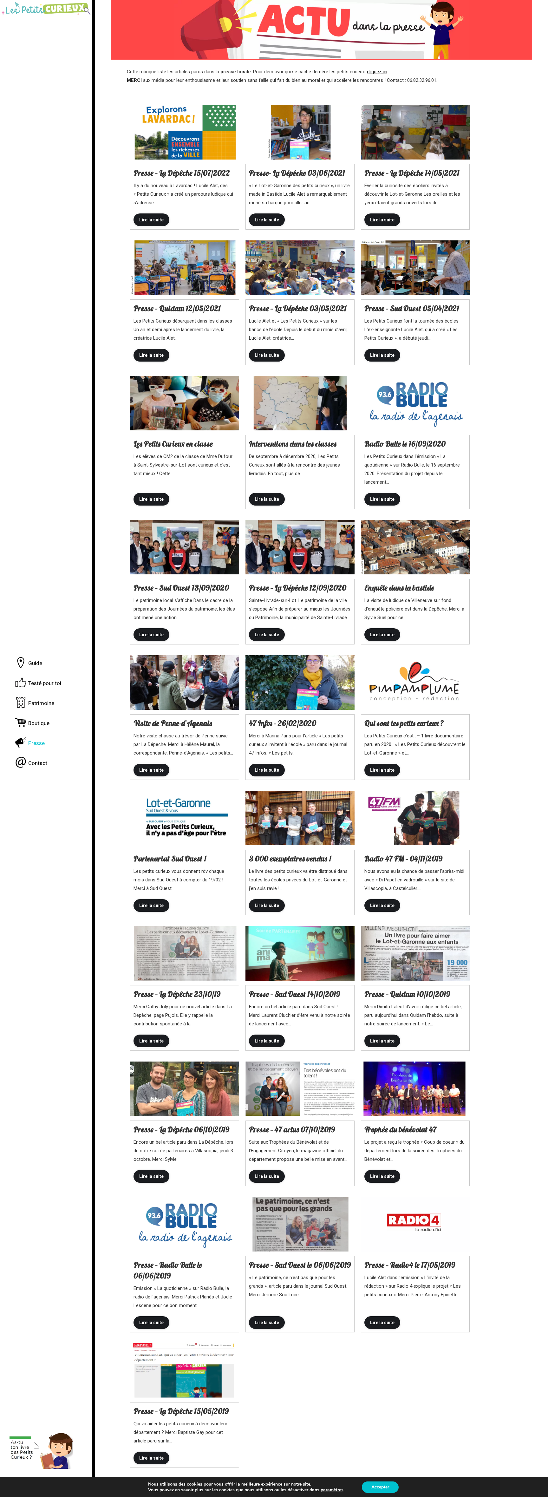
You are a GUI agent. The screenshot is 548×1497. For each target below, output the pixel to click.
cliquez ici (377, 72)
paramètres (332, 1490)
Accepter (380, 1487)
